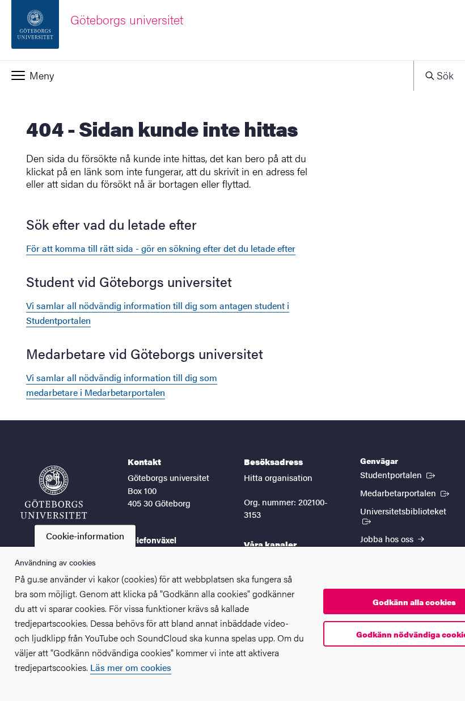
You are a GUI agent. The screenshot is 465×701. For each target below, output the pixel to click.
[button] (206, 75)
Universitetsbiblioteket (407, 510)
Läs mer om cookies (130, 667)
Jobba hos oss (388, 538)
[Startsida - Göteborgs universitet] (53, 492)
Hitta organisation (278, 477)
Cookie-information (85, 535)
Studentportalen (398, 474)
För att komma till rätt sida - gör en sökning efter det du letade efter (160, 248)
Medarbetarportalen (405, 492)
